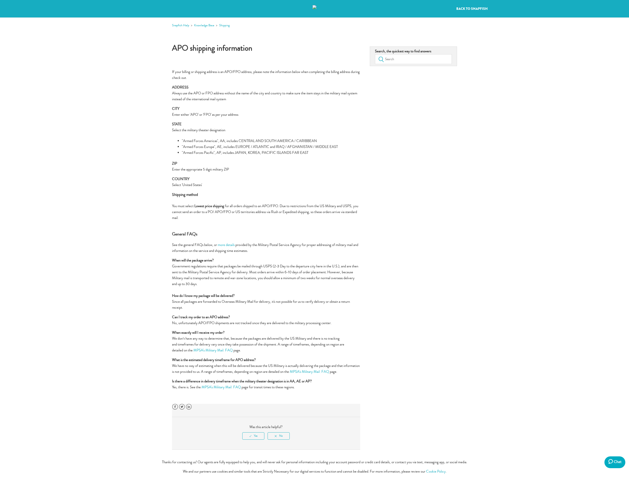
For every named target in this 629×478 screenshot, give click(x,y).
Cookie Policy (436, 471)
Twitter (182, 407)
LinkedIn (189, 407)
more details (226, 244)
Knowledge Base (204, 25)
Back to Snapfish (472, 8)
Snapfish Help (180, 25)
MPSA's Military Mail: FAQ (213, 350)
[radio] (253, 436)
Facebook (175, 407)
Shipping (224, 25)
